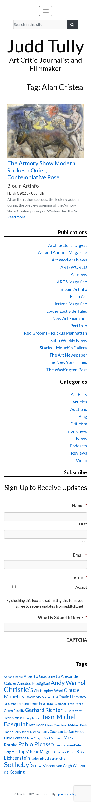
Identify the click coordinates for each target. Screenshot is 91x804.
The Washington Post (66, 369)
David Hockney (72, 696)
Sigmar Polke (57, 758)
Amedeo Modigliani (33, 683)
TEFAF (38, 766)
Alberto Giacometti (42, 676)
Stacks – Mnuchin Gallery (63, 347)
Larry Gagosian (52, 732)
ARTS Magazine (72, 281)
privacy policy (67, 794)
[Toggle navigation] (45, 11)
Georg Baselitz (14, 711)
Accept (81, 587)
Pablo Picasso (36, 744)
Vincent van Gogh (57, 765)
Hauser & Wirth (73, 710)
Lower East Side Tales (66, 311)
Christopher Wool (48, 690)
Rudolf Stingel (40, 758)
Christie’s (18, 689)
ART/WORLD (73, 267)
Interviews (76, 431)
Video (81, 460)
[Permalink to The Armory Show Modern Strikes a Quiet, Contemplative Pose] (45, 156)
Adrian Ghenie (13, 676)
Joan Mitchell (70, 725)
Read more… (17, 216)
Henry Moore (32, 718)
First (83, 524)
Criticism (78, 423)
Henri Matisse (13, 718)
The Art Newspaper (68, 355)
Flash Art (78, 296)
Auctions (78, 409)
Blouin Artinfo (73, 289)
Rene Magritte (43, 751)
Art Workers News (69, 259)
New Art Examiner (69, 318)
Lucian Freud (74, 731)
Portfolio (78, 325)
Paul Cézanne (64, 745)
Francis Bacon (53, 703)
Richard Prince (66, 752)
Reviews (79, 453)
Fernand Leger (27, 704)
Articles (79, 401)
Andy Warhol (68, 682)
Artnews (79, 274)
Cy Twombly (30, 696)
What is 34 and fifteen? (62, 617)
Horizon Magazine (69, 303)
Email (80, 555)
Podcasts (78, 445)
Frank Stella (75, 703)
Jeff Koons (37, 725)
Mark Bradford (53, 738)
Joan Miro (53, 725)
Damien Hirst (50, 697)
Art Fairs (79, 394)
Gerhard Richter (44, 710)
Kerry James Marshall (27, 731)
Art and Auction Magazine (62, 252)
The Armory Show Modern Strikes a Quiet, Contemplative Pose (41, 170)
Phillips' (20, 751)
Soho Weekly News (68, 340)
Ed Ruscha (10, 703)
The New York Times (67, 362)
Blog (82, 416)
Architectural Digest (67, 245)
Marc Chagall (35, 738)
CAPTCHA (76, 640)
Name (79, 505)
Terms (79, 577)
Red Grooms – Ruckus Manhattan (55, 333)
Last (83, 542)
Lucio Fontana (15, 738)
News (81, 438)
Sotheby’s (19, 764)
